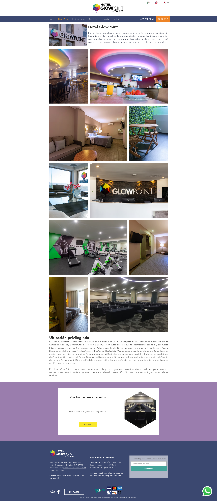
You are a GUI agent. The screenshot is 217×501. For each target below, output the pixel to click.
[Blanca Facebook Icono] (58, 492)
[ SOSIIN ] (134, 497)
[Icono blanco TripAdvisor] (52, 492)
